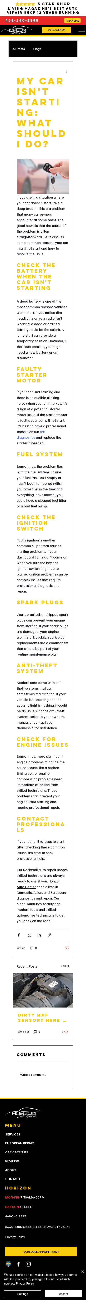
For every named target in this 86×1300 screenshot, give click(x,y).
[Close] (80, 1274)
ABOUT (10, 1170)
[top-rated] (8, 1264)
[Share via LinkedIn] (39, 935)
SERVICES (12, 1134)
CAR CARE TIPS (16, 1152)
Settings (22, 1294)
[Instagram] (28, 1264)
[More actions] (66, 71)
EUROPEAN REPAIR (19, 1143)
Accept (63, 1294)
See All (65, 965)
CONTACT (13, 1179)
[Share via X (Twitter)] (29, 935)
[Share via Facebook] (19, 935)
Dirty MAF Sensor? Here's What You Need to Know (42, 1017)
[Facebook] (18, 1264)
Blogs (37, 49)
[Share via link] (49, 935)
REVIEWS (12, 1161)
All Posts (19, 49)
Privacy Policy (15, 1237)
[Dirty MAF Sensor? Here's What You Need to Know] (43, 990)
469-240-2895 (22, 20)
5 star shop (54, 3)
